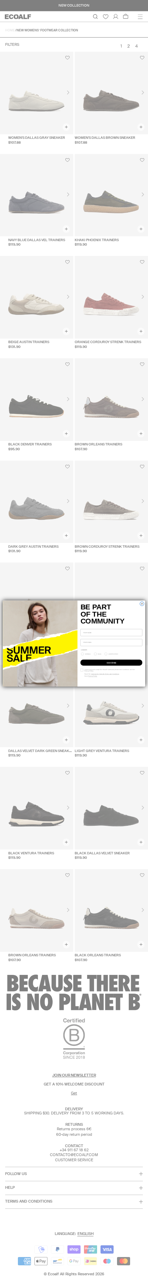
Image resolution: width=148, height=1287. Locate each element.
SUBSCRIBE (111, 662)
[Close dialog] (142, 603)
